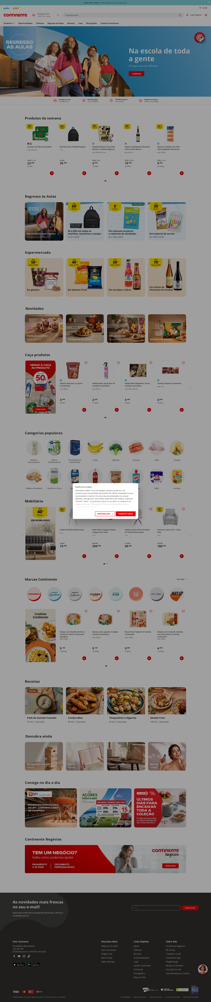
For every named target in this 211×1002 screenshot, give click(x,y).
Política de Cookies (88, 507)
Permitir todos (125, 514)
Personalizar (103, 514)
